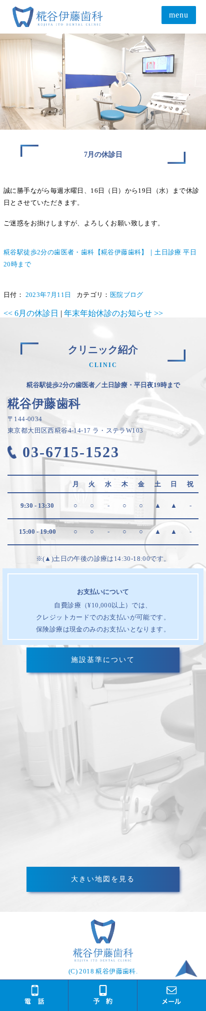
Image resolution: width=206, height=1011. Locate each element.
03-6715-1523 (71, 452)
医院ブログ (127, 294)
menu (178, 15)
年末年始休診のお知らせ (113, 313)
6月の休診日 (31, 313)
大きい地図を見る (103, 879)
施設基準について (103, 659)
